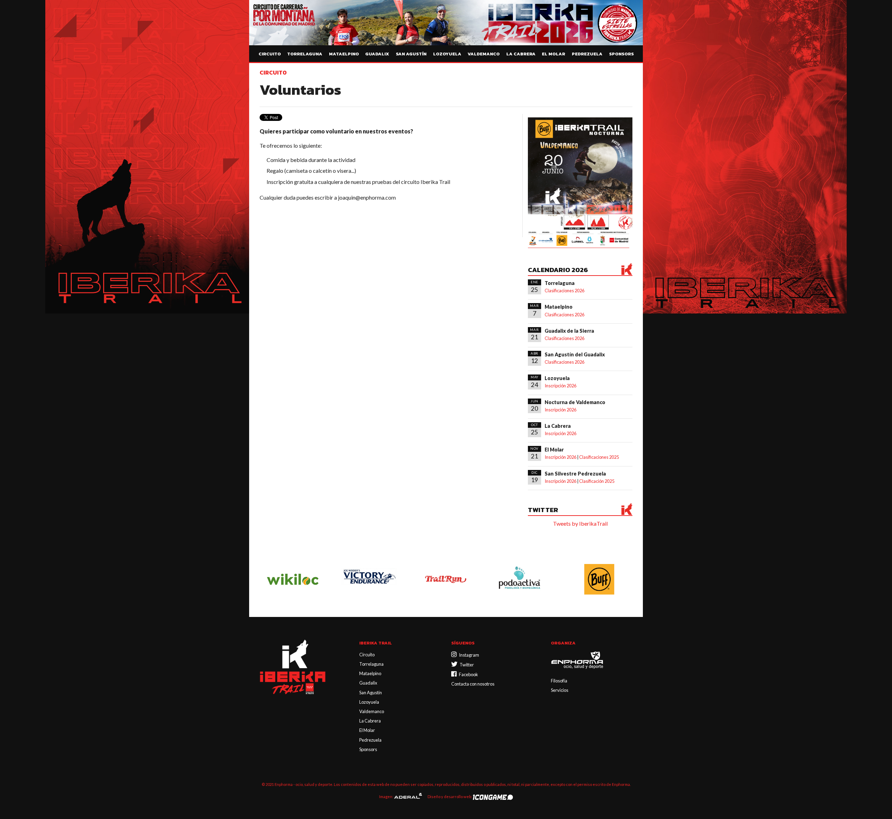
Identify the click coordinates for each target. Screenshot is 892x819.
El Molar (553, 54)
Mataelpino (344, 54)
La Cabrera (521, 54)
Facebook (467, 674)
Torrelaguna (304, 54)
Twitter (465, 664)
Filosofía (559, 680)
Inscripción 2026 (560, 385)
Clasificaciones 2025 (599, 457)
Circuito (270, 54)
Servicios (559, 690)
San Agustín (411, 54)
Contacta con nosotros (472, 684)
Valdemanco (484, 54)
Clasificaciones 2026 (564, 290)
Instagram (468, 655)
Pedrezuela (587, 54)
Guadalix (377, 54)
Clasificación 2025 (596, 481)
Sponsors (621, 54)
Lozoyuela (447, 54)
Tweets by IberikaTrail (580, 523)
